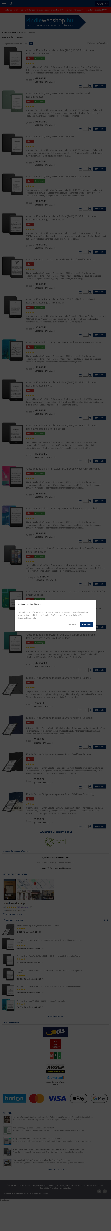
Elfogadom (87, 624)
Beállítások (72, 624)
